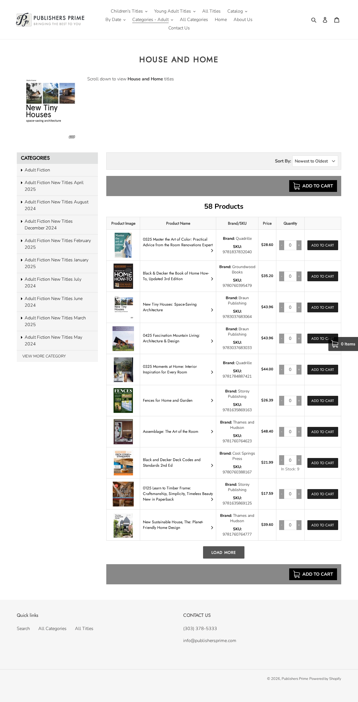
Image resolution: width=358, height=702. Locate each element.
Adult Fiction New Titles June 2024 (54, 302)
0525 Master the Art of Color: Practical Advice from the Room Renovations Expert (178, 242)
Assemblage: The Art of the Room (170, 431)
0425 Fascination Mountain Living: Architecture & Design (171, 338)
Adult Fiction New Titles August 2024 (56, 205)
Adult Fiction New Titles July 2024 (53, 282)
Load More (223, 552)
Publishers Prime (295, 678)
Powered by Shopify (325, 678)
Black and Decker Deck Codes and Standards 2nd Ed (172, 462)
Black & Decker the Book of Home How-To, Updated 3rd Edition (176, 276)
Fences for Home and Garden (167, 400)
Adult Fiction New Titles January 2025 (56, 263)
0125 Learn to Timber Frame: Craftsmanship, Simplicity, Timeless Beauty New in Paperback (178, 493)
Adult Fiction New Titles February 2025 (58, 244)
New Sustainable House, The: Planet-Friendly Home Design (173, 524)
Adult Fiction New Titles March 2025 (55, 321)
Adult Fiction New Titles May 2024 (53, 340)
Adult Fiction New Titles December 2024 (49, 224)
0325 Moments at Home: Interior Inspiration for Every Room (170, 369)
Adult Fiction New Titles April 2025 (54, 186)
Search (23, 629)
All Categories (52, 629)
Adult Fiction (37, 170)
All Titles (84, 629)
